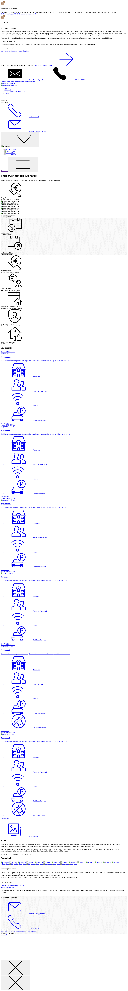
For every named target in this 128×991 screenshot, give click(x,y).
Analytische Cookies (9, 41)
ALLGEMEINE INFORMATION (14, 91)
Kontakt (6, 93)
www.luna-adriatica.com (8, 887)
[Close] (15, 85)
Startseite (7, 88)
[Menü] (23, 164)
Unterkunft (7, 90)
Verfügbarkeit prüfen (6, 254)
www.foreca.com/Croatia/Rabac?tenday (12, 885)
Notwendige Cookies (9, 28)
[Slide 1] (1, 215)
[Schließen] (15, 967)
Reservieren (4, 171)
